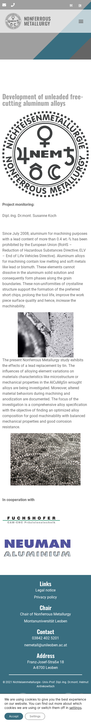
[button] (81, 21)
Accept (13, 716)
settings (75, 708)
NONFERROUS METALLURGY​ (37, 21)
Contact (45, 631)
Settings (35, 716)
